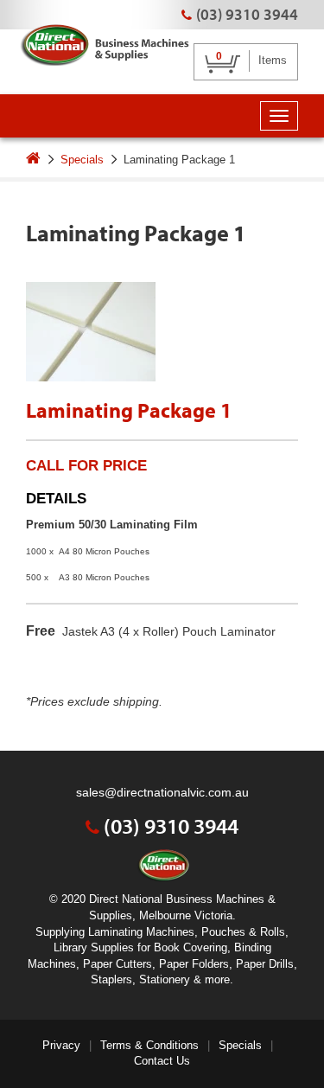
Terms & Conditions (149, 1045)
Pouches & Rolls (243, 931)
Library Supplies (94, 947)
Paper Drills (265, 963)
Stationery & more (184, 979)
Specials (82, 159)
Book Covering (190, 947)
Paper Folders (194, 963)
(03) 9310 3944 (247, 14)
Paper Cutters (117, 963)
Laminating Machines (141, 931)
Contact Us (162, 1060)
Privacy (61, 1045)
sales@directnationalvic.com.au (162, 792)
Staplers (111, 979)
